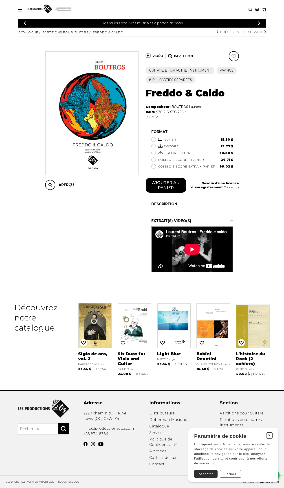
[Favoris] (234, 56)
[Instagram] (93, 444)
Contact (157, 464)
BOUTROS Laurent (186, 107)
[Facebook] (86, 444)
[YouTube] (100, 444)
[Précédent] (25, 23)
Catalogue (28, 32)
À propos (157, 451)
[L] (253, 339)
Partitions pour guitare (65, 32)
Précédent (230, 32)
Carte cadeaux (162, 457)
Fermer (230, 474)
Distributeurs (161, 413)
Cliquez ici (231, 187)
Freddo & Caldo (107, 32)
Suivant (255, 32)
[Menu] (20, 9)
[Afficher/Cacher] (231, 220)
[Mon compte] (257, 9)
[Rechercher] (63, 428)
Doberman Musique (168, 420)
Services (156, 433)
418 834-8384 (96, 434)
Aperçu (66, 185)
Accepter (206, 474)
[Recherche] (250, 9)
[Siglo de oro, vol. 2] (95, 339)
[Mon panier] (264, 9)
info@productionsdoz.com (109, 428)
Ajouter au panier (166, 185)
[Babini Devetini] (213, 339)
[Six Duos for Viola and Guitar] (134, 339)
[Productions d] (43, 408)
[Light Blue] (174, 339)
